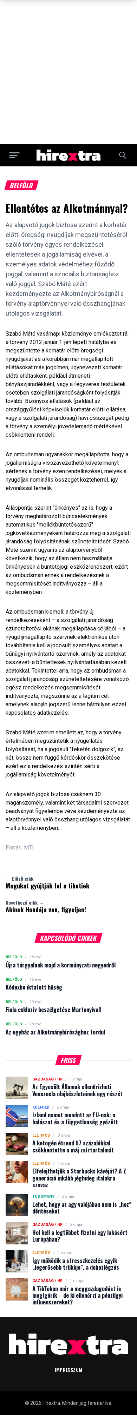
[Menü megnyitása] (14, 155)
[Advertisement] (68, 72)
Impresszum (69, 1369)
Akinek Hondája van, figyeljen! (46, 906)
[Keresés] (122, 155)
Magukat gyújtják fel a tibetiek (47, 882)
